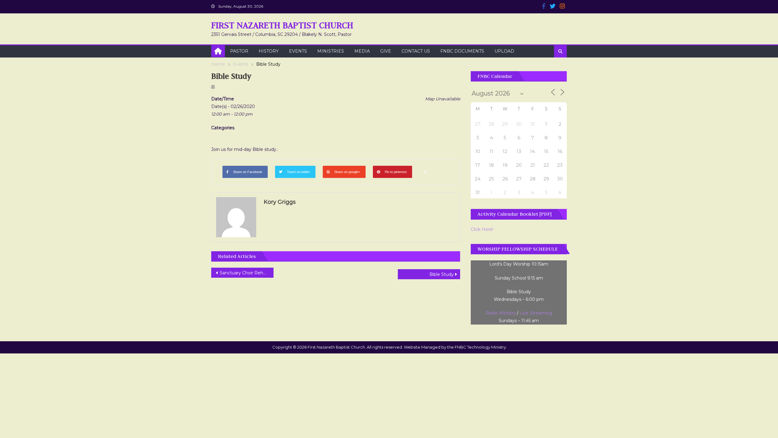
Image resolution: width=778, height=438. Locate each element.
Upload (504, 51)
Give (385, 51)
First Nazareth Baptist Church (282, 25)
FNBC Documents (462, 51)
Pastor (239, 51)
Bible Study (441, 274)
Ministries (330, 51)
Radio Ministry (501, 313)
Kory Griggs (280, 202)
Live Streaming (536, 313)
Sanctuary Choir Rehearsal (247, 273)
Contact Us (415, 51)
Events (298, 51)
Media (362, 51)
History (269, 51)
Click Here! (482, 229)
